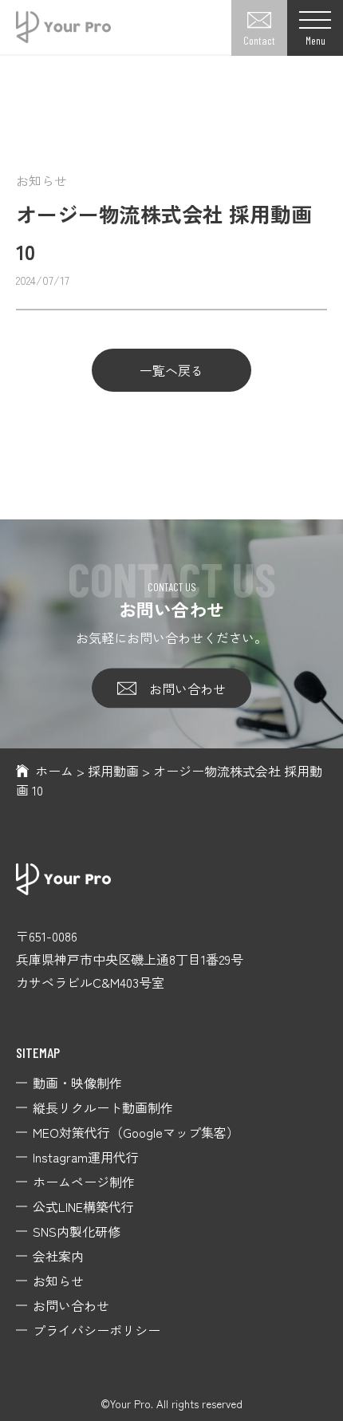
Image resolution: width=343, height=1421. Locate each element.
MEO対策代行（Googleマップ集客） (136, 1132)
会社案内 (58, 1255)
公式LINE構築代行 (83, 1206)
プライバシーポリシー (96, 1330)
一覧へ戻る (171, 370)
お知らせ (58, 1280)
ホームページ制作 (84, 1181)
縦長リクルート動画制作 (103, 1107)
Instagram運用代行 (86, 1156)
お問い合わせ (187, 687)
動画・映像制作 (77, 1082)
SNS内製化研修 (76, 1231)
